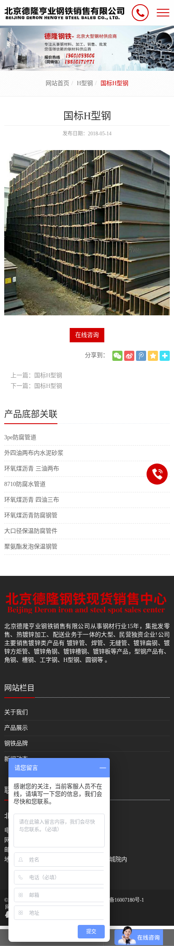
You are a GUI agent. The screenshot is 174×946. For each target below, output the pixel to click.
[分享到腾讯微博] (141, 356)
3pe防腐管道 (20, 437)
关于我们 (16, 712)
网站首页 (57, 83)
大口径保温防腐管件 (30, 531)
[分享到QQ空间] (153, 356)
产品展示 (16, 728)
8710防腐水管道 (25, 484)
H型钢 (85, 83)
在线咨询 (87, 335)
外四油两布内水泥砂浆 (33, 453)
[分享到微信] (117, 356)
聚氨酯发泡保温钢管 (30, 546)
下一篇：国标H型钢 (36, 386)
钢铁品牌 (16, 743)
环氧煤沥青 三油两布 (31, 468)
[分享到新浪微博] (129, 356)
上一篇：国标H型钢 (36, 375)
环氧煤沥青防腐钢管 (30, 515)
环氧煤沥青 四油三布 (31, 500)
